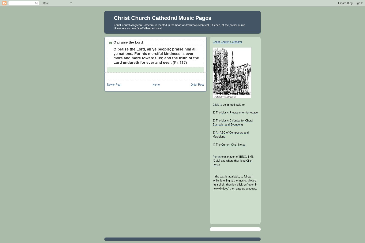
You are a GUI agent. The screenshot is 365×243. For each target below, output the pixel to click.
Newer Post (114, 84)
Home (156, 84)
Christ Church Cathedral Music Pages (162, 18)
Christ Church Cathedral (227, 42)
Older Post (197, 84)
